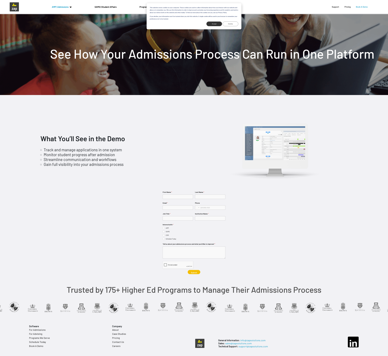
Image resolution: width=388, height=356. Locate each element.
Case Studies (119, 333)
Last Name (199, 192)
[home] (14, 7)
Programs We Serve (39, 337)
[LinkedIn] (353, 342)
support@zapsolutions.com (253, 346)
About (115, 329)
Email (165, 203)
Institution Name (202, 214)
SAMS (168, 231)
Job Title (166, 214)
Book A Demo (362, 7)
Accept (214, 24)
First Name (167, 192)
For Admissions (37, 329)
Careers (116, 345)
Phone (197, 203)
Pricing (347, 7)
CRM (167, 235)
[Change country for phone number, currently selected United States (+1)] (197, 207)
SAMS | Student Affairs (106, 7)
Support (335, 7)
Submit (194, 272)
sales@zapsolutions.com (238, 343)
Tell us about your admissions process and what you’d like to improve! (189, 244)
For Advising (35, 333)
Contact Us (118, 341)
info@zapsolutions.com (253, 340)
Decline (230, 24)
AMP (167, 228)
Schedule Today (171, 239)
